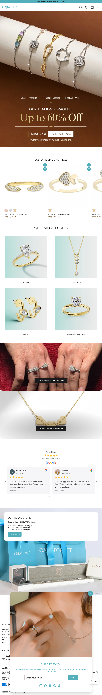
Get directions (15, 534)
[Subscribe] (73, 677)
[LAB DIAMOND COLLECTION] (51, 367)
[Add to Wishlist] (45, 169)
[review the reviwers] (46, 471)
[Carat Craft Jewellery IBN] (51, 551)
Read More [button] (14, 490)
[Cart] (92, 7)
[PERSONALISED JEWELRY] (51, 415)
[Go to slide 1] (49, 496)
